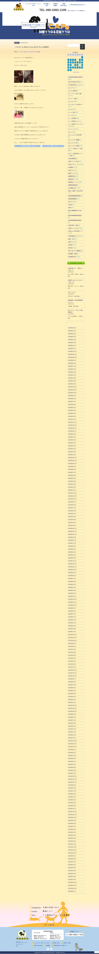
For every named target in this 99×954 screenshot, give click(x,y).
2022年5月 (71, 478)
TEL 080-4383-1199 (52, 10)
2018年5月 (71, 619)
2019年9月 (71, 572)
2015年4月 (71, 729)
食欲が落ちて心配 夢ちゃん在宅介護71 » (53, 146)
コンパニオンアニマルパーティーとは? (41, 942)
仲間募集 (48, 945)
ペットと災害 (72, 112)
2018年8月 (71, 611)
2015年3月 (71, 732)
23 (68, 67)
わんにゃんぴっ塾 (73, 142)
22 (82, 64)
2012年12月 (71, 811)
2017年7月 (71, 649)
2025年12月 (71, 351)
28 (79, 67)
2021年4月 (71, 516)
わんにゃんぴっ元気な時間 (75, 135)
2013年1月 (71, 808)
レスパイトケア (72, 129)
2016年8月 (71, 681)
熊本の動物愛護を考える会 (75, 210)
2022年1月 (71, 490)
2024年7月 (71, 401)
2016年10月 (71, 676)
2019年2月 (71, 593)
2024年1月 (71, 419)
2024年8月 (71, 398)
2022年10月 (71, 463)
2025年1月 (71, 383)
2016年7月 (71, 684)
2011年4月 (71, 870)
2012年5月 (71, 832)
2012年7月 (71, 826)
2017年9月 (71, 643)
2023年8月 (71, 434)
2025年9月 (71, 360)
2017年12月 (71, 634)
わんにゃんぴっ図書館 (74, 139)
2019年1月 (71, 596)
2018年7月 (71, 614)
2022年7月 (71, 472)
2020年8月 (71, 540)
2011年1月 (71, 879)
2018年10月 (71, 605)
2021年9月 (71, 501)
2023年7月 (71, 437)
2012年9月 (71, 820)
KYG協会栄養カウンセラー (75, 84)
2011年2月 (71, 876)
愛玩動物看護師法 (73, 198)
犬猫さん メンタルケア (74, 228)
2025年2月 (71, 380)
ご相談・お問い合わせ (38, 945)
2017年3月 (71, 661)
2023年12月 (71, 422)
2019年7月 (71, 578)
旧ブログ (16, 42)
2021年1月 (71, 525)
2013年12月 (71, 776)
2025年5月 (71, 372)
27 (77, 67)
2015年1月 (71, 737)
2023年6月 (71, 439)
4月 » (77, 72)
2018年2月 (71, 628)
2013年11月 (71, 779)
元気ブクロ (71, 170)
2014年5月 (71, 761)
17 (70, 64)
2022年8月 (71, 469)
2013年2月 (71, 805)
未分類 (70, 204)
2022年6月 (71, 475)
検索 (82, 46)
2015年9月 (71, 714)
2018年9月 (71, 608)
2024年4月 (71, 410)
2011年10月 (71, 853)
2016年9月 (71, 678)
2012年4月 (71, 835)
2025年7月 (71, 366)
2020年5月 (71, 549)
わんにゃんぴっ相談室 (74, 145)
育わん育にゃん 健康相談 (75, 250)
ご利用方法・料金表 (67, 942)
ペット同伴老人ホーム (74, 121)
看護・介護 (71, 239)
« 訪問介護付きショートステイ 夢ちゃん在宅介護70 (27, 146)
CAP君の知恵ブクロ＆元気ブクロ (60, 945)
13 (77, 62)
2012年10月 (71, 817)
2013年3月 (71, 802)
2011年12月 (71, 847)
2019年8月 (71, 575)
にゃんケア (71, 101)
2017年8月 (71, 646)
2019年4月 (71, 587)
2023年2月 (71, 451)
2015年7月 (71, 720)
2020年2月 (71, 557)
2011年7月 (71, 861)
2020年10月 (71, 534)
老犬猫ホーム (72, 247)
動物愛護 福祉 (72, 176)
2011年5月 (71, 867)
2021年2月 (71, 522)
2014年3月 (71, 767)
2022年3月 (71, 484)
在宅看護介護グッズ (73, 188)
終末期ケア (71, 244)
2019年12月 (71, 563)
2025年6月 (71, 369)
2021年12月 (71, 493)
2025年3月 (71, 378)
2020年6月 (71, 546)
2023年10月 (71, 428)
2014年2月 (71, 770)
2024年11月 (71, 389)
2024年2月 (71, 416)
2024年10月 (71, 392)
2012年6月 (71, 829)
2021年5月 (71, 513)
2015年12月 (71, 705)
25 (73, 67)
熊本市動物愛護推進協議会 (75, 215)
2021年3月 (71, 519)
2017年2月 (71, 664)
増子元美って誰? (56, 942)
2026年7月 (71, 330)
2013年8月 (71, 788)
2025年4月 (71, 375)
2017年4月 (71, 658)
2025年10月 (71, 357)
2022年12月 (71, 457)
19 (75, 64)
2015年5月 (71, 726)
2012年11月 (71, 814)
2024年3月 (71, 413)
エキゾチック (72, 87)
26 (75, 67)
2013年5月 (71, 796)
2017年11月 (71, 637)
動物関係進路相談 (73, 185)
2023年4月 (71, 445)
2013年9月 (71, 785)
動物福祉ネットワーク (74, 182)
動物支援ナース (72, 179)
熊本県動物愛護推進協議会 (75, 220)
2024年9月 (71, 395)
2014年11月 (71, 743)
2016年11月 (71, 673)
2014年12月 (71, 740)
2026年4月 (71, 339)
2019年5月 (71, 584)
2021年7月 (71, 507)
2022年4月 (71, 481)
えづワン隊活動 (72, 90)
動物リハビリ (72, 173)
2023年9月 (71, 431)
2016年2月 (71, 699)
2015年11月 (71, 708)
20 (77, 64)
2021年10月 (71, 498)
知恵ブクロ (71, 242)
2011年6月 (71, 864)
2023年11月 (71, 425)
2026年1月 (71, 348)
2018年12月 (71, 599)
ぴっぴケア (71, 109)
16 (68, 64)
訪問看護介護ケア (73, 256)
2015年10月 (71, 711)
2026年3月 (71, 342)
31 (70, 70)
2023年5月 (71, 442)
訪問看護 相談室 (73, 253)
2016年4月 (71, 693)
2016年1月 (71, 702)
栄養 (70, 207)
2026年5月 (71, 336)
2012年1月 (71, 844)
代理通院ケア (72, 167)
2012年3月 (71, 838)
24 (70, 67)
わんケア (71, 132)
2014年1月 (71, 773)
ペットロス (71, 115)
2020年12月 (71, 528)
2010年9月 (71, 891)
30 (68, 70)
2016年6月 (71, 687)
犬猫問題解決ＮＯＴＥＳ (74, 236)
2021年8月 (71, 504)
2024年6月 (71, 404)
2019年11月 (71, 566)
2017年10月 (71, 640)
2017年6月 (71, 652)
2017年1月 (71, 667)
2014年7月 (71, 755)
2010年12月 (71, 882)
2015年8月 (71, 717)
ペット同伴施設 (72, 118)
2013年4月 (71, 799)
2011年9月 (71, 855)
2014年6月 (71, 758)
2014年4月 (71, 764)
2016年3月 (71, 696)
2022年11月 (71, 460)
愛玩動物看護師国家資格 (74, 195)
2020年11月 (71, 531)
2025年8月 (71, 363)
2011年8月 (71, 858)
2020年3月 (71, 555)
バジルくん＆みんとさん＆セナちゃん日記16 (32, 47)
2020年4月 (71, 552)
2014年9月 (71, 749)
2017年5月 (71, 655)
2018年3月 (71, 625)
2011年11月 (71, 850)
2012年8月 (71, 823)
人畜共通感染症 (72, 158)
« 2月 (74, 72)
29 (82, 67)
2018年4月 (71, 622)
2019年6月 (71, 581)
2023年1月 (71, 454)
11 (73, 62)
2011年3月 (71, 873)
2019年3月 (71, 590)
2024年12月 (71, 386)
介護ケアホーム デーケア (75, 164)
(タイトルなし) (72, 292)
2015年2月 (71, 735)
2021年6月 (71, 510)
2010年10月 (71, 888)
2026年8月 (71, 327)
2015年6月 (71, 723)
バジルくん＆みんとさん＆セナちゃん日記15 (29, 51)
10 (70, 62)
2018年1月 (71, 631)
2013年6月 (71, 794)
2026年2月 (71, 345)
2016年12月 (71, 670)
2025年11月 (71, 354)
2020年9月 (71, 537)
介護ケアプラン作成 (73, 161)
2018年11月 (71, 602)
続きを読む (77, 296)
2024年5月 (71, 407)
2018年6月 (71, 617)
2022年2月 (71, 487)
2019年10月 (71, 569)
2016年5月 (71, 690)
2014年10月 (71, 746)
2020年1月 (71, 560)
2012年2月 (71, 841)
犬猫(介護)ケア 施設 (73, 225)
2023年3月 (71, 448)
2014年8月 (71, 752)
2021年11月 (71, 496)
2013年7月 (71, 791)
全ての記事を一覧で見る (76, 263)
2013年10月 (71, 782)
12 (75, 62)
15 (82, 62)
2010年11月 (71, 885)
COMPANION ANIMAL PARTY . (48, 952)
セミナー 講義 (72, 98)
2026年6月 (71, 333)
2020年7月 (71, 543)
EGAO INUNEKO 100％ (74, 82)
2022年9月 (71, 466)
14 (79, 62)
